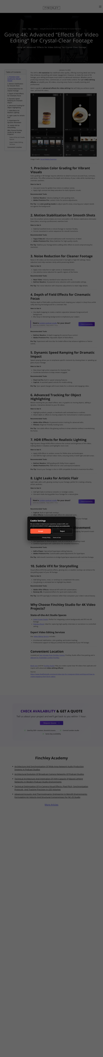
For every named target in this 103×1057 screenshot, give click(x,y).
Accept (40, 531)
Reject (62, 531)
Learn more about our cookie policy (59, 526)
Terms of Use (57, 537)
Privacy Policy (46, 537)
